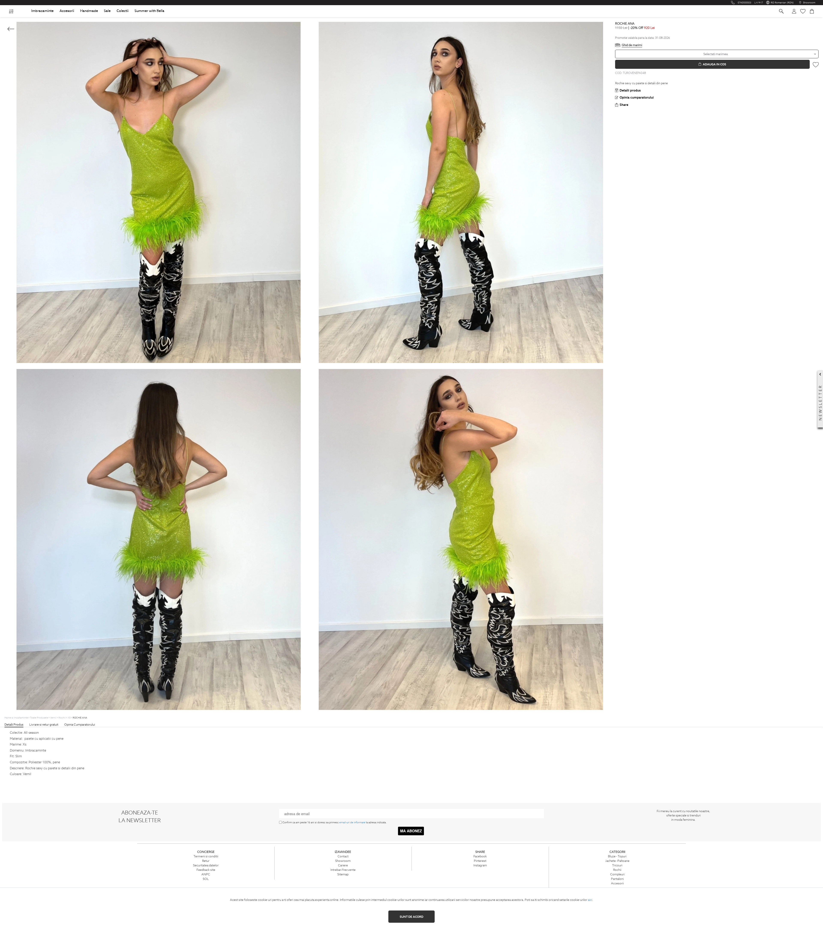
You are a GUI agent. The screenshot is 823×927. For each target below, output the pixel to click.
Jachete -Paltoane (617, 861)
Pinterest (480, 861)
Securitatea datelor (206, 865)
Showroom (343, 861)
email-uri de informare (352, 822)
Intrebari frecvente (343, 870)
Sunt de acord (411, 917)
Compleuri (617, 874)
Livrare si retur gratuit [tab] (43, 724)
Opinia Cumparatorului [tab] (79, 724)
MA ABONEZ (411, 830)
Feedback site (206, 870)
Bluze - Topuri (617, 856)
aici (590, 900)
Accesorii (617, 883)
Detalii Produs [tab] (14, 724)
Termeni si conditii (206, 856)
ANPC (205, 874)
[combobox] (717, 54)
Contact (343, 856)
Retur (205, 861)
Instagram (480, 865)
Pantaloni (617, 879)
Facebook (480, 856)
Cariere (343, 865)
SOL (206, 879)
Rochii (617, 870)
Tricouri (617, 865)
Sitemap (342, 874)
